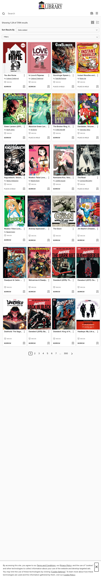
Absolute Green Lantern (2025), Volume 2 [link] (38, 127)
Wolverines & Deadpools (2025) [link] (38, 280)
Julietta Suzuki (60, 181)
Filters (6, 37)
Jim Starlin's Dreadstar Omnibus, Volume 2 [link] (87, 229)
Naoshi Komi (35, 181)
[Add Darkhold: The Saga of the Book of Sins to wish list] (23, 343)
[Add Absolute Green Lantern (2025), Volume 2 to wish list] (48, 137)
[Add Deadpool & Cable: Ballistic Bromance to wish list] (23, 291)
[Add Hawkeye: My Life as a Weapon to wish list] (97, 343)
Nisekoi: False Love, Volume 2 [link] (13, 229)
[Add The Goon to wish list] (72, 240)
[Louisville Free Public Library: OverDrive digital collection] (50, 5)
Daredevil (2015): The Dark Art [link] (62, 280)
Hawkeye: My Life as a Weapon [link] (87, 332)
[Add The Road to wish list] (97, 189)
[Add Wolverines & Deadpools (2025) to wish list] (48, 291)
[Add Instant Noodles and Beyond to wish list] (97, 86)
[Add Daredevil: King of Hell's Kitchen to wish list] (72, 343)
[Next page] (72, 353)
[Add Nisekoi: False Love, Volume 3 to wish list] (48, 189)
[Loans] (92, 14)
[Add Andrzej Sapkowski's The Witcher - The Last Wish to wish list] (48, 240)
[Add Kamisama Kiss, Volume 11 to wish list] (72, 189)
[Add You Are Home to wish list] (23, 86)
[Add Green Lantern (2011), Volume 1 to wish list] (23, 137)
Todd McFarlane (60, 79)
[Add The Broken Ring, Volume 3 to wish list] (72, 137)
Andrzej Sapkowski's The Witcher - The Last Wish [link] (38, 229)
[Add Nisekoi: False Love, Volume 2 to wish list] (23, 240)
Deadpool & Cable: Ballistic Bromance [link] (13, 280)
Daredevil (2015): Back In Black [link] (38, 332)
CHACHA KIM (60, 130)
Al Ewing (34, 130)
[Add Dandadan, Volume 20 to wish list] (97, 137)
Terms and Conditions (46, 565)
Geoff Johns (10, 130)
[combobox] (45, 14)
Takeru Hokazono (12, 181)
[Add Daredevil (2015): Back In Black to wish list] (48, 343)
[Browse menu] (97, 13)
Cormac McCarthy (86, 181)
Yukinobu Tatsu (85, 130)
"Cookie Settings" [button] (58, 572)
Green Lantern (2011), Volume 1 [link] (13, 127)
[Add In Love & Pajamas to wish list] (48, 86)
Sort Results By (8, 30)
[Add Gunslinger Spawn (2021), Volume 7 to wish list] (72, 86)
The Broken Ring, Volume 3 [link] (62, 127)
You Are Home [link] (10, 75)
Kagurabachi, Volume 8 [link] (13, 178)
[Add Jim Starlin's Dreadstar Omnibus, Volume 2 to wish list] (97, 240)
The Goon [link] (57, 229)
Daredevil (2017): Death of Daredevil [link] (87, 280)
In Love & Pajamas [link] (36, 75)
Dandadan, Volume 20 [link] (87, 127)
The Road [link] (82, 178)
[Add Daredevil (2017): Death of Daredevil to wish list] (97, 291)
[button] (92, 23)
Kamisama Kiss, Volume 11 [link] (62, 178)
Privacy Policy (66, 565)
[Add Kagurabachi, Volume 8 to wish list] (23, 189)
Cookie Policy (69, 575)
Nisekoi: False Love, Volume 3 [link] (38, 178)
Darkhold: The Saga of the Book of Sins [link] (13, 332)
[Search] (3, 13)
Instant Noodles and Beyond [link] (87, 75)
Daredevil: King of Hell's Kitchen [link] (62, 332)
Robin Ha (83, 79)
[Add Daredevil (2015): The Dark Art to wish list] (72, 291)
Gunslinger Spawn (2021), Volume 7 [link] (62, 75)
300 (66, 353)
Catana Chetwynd (12, 79)
